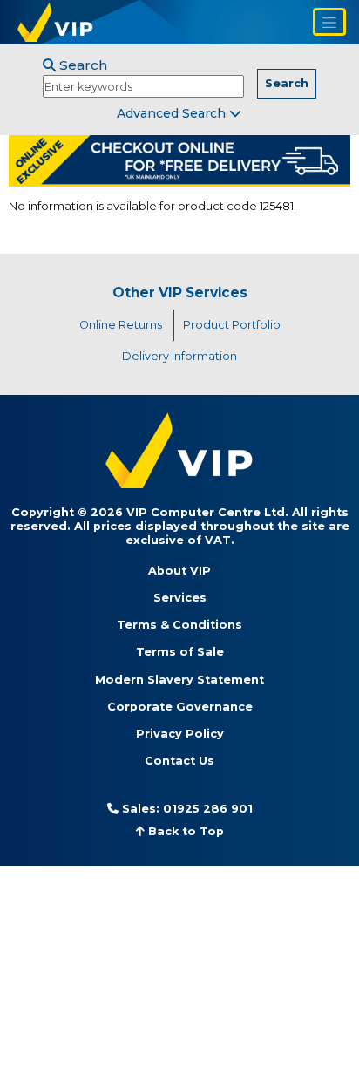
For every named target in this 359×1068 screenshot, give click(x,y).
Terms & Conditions (179, 624)
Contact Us (179, 760)
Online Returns (120, 324)
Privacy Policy (180, 733)
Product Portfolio (232, 324)
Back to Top (184, 831)
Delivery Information (179, 356)
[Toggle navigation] (329, 22)
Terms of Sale (180, 651)
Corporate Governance (180, 706)
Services (180, 597)
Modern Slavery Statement (179, 679)
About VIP (179, 570)
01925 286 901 (208, 808)
